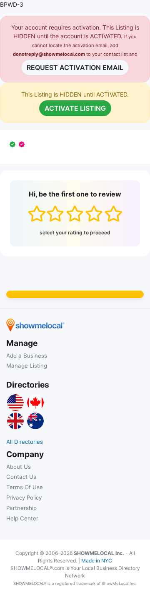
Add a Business (26, 355)
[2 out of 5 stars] (55, 213)
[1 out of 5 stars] (36, 213)
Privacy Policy (24, 497)
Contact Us (21, 476)
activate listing (75, 108)
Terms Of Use (24, 487)
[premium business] (23, 144)
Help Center (22, 518)
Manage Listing (26, 365)
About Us (18, 466)
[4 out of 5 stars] (94, 213)
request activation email (75, 67)
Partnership (21, 508)
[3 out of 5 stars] (75, 213)
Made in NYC (96, 560)
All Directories (24, 441)
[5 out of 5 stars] (113, 213)
